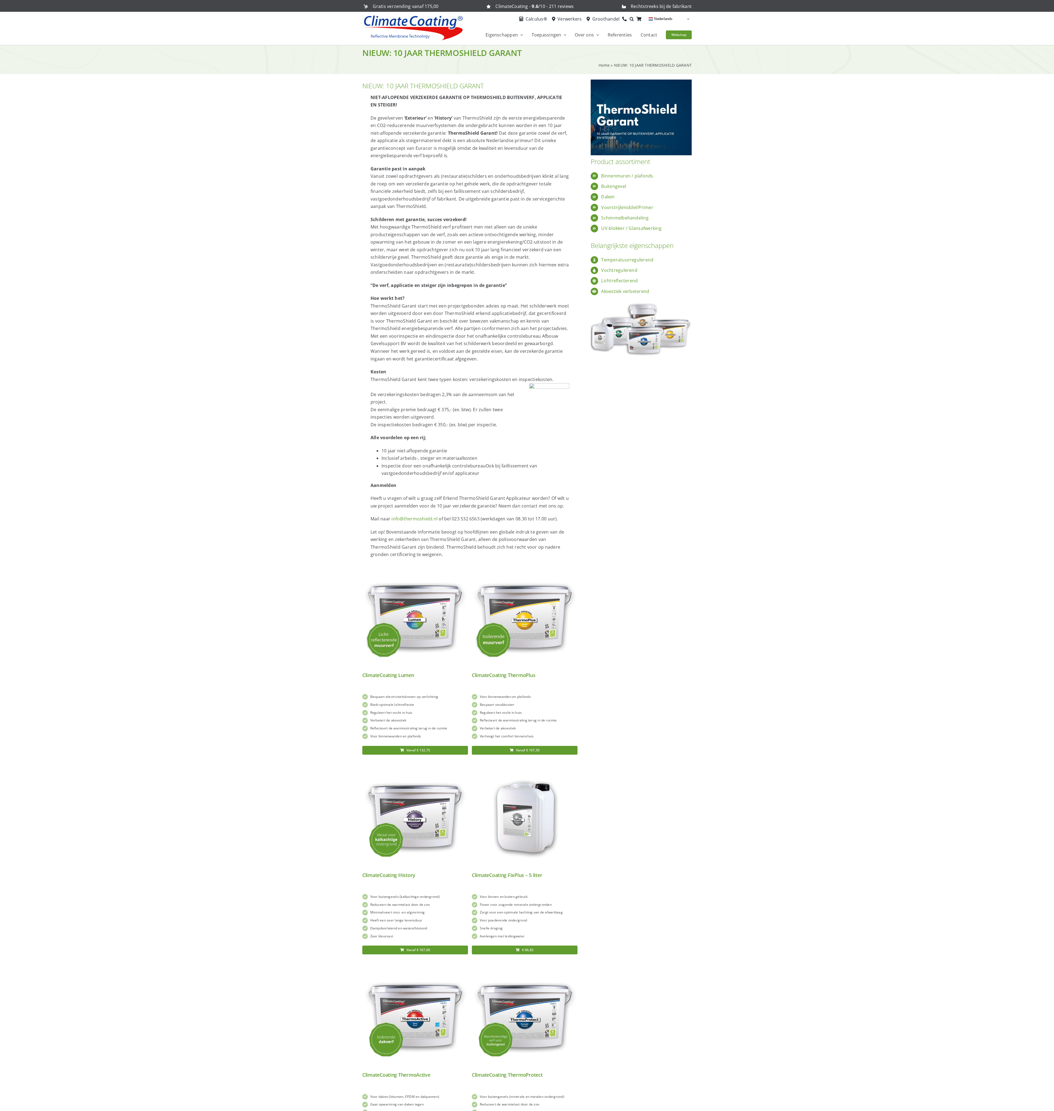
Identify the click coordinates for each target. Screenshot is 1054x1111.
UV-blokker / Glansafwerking (631, 228)
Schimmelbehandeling (625, 218)
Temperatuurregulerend (627, 260)
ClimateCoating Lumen (388, 675)
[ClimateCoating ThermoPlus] (525, 568)
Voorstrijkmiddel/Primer (627, 207)
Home (604, 65)
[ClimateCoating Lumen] (415, 568)
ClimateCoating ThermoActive (396, 1074)
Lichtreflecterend (619, 281)
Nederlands (663, 19)
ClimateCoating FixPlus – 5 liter (507, 875)
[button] (633, 19)
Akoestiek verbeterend (625, 291)
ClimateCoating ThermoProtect (507, 1074)
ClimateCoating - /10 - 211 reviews (534, 6)
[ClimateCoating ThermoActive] (415, 967)
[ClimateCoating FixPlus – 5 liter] (525, 768)
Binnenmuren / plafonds (627, 176)
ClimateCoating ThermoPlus (503, 675)
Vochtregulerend (619, 270)
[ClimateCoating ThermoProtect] (525, 967)
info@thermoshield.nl (414, 519)
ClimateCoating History (388, 875)
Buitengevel (613, 186)
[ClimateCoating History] (415, 768)
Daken (608, 197)
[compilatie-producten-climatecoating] (641, 299)
